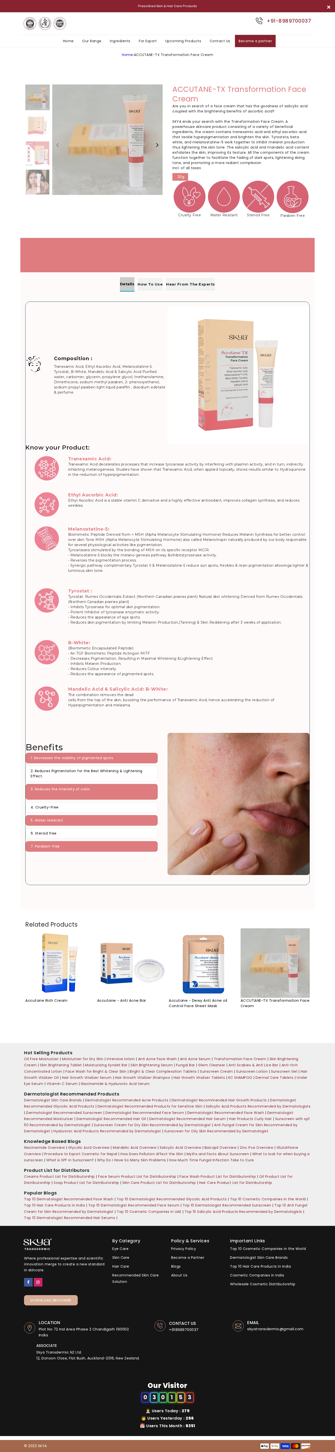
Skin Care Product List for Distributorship (159, 1182)
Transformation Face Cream (240, 1058)
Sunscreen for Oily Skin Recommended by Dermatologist (216, 1131)
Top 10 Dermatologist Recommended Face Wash (68, 1199)
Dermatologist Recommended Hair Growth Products (219, 1100)
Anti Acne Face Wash (158, 1058)
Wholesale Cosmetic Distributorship (262, 1284)
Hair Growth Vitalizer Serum (87, 1077)
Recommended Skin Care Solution (135, 1278)
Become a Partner (187, 1257)
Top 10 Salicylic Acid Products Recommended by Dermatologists (243, 1211)
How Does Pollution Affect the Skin (151, 1153)
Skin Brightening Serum (152, 1065)
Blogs (176, 1266)
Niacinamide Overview (44, 1147)
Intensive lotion (121, 1058)
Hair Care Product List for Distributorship (235, 1182)
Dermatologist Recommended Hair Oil (111, 1118)
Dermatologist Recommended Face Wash (225, 1112)
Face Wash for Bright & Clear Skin (96, 1071)
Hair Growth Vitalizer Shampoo (142, 1077)
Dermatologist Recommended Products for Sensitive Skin (151, 1106)
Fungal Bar (186, 1065)
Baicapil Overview (221, 1147)
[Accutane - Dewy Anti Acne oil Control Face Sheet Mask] (203, 963)
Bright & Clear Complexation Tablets (163, 1071)
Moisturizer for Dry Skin (83, 1058)
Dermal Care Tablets (275, 1077)
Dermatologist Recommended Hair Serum (187, 1118)
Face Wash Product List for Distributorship (218, 1176)
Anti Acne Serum (196, 1058)
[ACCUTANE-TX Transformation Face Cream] (275, 963)
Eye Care (120, 1248)
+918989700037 (184, 1329)
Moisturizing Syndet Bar (106, 1065)
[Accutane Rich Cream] (60, 963)
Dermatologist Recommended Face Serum (144, 1112)
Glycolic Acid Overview (89, 1147)
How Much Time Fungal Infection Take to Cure (211, 1160)
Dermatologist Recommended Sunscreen (64, 1112)
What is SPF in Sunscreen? (70, 1160)
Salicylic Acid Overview (181, 1147)
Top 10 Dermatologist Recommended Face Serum (134, 1205)
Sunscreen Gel (284, 1071)
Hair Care (120, 1266)
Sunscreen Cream (216, 1071)
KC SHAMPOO (240, 1077)
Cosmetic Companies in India (257, 1275)
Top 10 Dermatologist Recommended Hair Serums (69, 1217)
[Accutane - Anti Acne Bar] (132, 963)
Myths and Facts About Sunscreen (218, 1153)
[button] (157, 145)
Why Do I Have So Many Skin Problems (132, 1160)
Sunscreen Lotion (252, 1071)
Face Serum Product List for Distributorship (137, 1176)
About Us (179, 1275)
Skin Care (120, 1257)
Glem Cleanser (211, 1065)
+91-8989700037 (289, 20)
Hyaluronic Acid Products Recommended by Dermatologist (107, 1131)
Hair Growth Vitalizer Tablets (199, 1077)
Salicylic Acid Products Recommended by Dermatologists (258, 1106)
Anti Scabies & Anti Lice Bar (254, 1065)
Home (127, 54)
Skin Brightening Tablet (61, 1065)
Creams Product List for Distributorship (59, 1176)
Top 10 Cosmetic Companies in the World (268, 1199)
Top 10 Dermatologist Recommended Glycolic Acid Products (172, 1199)
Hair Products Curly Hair (251, 1118)
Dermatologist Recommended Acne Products (127, 1100)
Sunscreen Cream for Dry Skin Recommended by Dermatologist (153, 1125)
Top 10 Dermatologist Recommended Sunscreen (227, 1205)
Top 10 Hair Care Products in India (54, 1205)
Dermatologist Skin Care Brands (53, 1100)
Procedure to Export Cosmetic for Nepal (80, 1153)
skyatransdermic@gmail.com (275, 1328)
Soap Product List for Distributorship (87, 1182)
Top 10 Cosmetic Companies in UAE (149, 1211)
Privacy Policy (183, 1248)
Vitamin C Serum (62, 1083)
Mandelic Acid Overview (134, 1147)
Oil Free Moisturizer (41, 1058)
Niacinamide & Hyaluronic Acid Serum (115, 1083)
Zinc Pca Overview (256, 1147)
